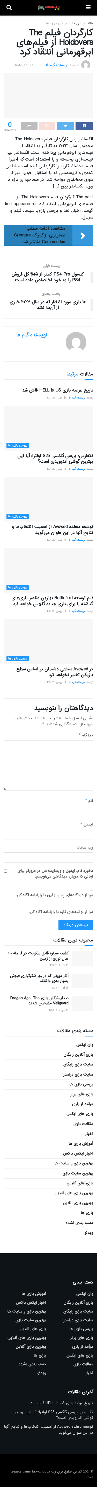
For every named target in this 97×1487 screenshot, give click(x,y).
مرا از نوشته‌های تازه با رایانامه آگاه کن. (61, 912)
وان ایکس (84, 1045)
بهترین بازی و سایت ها (73, 1163)
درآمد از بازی (82, 1104)
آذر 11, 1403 (59, 988)
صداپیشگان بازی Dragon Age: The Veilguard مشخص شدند (39, 1000)
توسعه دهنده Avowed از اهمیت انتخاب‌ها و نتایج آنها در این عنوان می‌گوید (52, 529)
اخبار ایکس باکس (78, 1153)
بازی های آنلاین (80, 1183)
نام (89, 801)
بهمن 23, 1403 (54, 398)
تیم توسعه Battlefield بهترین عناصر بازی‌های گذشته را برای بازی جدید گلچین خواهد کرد (52, 600)
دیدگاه (85, 735)
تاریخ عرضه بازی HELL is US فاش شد (57, 390)
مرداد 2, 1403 (57, 1010)
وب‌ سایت (85, 847)
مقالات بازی (83, 1124)
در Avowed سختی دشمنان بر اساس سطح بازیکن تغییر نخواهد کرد (54, 672)
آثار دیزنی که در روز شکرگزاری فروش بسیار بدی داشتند (39, 978)
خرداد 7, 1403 (57, 965)
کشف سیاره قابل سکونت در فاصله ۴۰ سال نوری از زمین (38, 956)
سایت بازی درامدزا (77, 1074)
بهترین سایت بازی (78, 1173)
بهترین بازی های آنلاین (74, 1193)
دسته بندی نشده (79, 1223)
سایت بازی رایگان (78, 1064)
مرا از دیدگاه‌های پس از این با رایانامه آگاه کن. (54, 895)
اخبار (89, 1134)
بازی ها (77, 23)
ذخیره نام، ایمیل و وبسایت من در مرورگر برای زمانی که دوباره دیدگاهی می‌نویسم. (55, 874)
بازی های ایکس (79, 1114)
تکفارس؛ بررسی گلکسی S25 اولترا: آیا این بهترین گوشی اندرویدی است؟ (55, 458)
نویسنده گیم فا (57, 65)
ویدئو (88, 1233)
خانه (90, 23)
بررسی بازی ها (56, 23)
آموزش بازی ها (81, 1144)
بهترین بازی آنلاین (78, 1203)
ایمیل (86, 824)
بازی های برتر (81, 1094)
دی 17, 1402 (23, 65)
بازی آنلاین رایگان (78, 1054)
